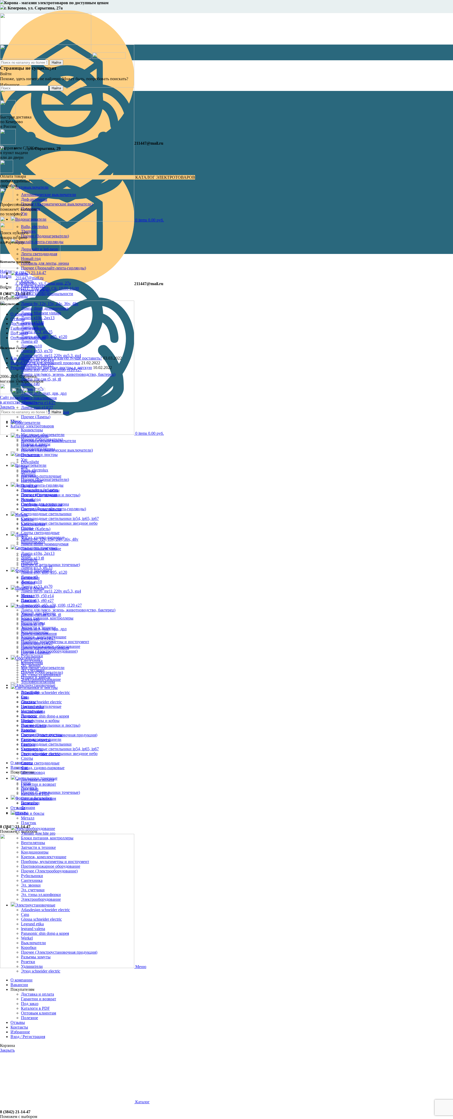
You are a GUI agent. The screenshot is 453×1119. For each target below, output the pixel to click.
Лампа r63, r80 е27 (37, 600)
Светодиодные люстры (41, 734)
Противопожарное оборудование (50, 866)
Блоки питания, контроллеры (47, 618)
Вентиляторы (33, 842)
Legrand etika (32, 924)
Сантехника (31, 880)
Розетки (28, 961)
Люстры (28, 701)
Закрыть (7, 407)
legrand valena (33, 928)
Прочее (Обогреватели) (42, 672)
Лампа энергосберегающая (45, 647)
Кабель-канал (33, 524)
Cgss (25, 914)
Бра (24, 697)
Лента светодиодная (39, 494)
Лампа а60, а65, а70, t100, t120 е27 (51, 605)
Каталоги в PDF (35, 1008)
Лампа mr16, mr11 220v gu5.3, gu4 (51, 355)
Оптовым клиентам (28, 337)
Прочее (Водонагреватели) (45, 479)
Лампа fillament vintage (41, 313)
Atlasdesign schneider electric (45, 692)
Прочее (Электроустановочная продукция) (59, 952)
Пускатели (30, 455)
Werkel (27, 938)
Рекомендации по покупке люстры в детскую (51, 367)
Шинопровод (33, 772)
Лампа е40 (30, 619)
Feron (26, 783)
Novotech (29, 787)
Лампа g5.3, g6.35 (36, 332)
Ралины (28, 730)
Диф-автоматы (34, 445)
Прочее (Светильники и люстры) (50, 725)
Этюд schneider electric (40, 971)
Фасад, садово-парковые (42, 767)
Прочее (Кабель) (35, 528)
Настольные (32, 711)
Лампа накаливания (39, 398)
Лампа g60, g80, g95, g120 (44, 572)
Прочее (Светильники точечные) (50, 564)
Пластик (28, 823)
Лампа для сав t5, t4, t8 (41, 614)
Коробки (28, 947)
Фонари (28, 807)
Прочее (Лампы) (35, 417)
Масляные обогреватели (42, 667)
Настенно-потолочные (41, 476)
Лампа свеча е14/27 (38, 402)
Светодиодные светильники (46, 514)
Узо (24, 459)
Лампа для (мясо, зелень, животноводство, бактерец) (68, 374)
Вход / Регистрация (27, 1036)
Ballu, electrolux (34, 470)
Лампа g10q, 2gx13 (38, 318)
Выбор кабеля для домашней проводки (45, 363)
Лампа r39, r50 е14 (37, 596)
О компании (21, 314)
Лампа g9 (29, 341)
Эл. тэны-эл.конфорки (41, 894)
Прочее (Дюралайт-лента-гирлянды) (53, 268)
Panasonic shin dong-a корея (45, 716)
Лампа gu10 (31, 346)
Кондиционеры (34, 852)
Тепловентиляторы (38, 682)
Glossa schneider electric (41, 702)
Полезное (29, 1017)
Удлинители (32, 966)
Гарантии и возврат (38, 784)
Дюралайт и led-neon (39, 490)
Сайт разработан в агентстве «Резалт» (18, 399)
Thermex (28, 474)
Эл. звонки (31, 885)
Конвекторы (32, 430)
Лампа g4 (29, 563)
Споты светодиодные (40, 532)
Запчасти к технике (38, 847)
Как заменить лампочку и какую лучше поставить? (56, 358)
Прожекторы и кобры (40, 720)
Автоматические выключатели (48, 440)
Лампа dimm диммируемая (44, 308)
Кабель (27, 519)
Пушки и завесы (35, 677)
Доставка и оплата (27, 323)
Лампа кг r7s (32, 624)
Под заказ (19, 333)
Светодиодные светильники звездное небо (59, 523)
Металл (27, 818)
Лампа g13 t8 (32, 558)
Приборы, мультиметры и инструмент (55, 641)
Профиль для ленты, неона (45, 263)
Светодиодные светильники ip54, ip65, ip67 (60, 518)
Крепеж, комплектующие (43, 857)
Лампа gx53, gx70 (36, 351)
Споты (27, 758)
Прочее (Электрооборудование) (49, 871)
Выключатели (33, 943)
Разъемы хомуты (36, 957)
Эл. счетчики (33, 890)
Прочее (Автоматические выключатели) (57, 450)
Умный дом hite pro (38, 833)
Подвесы (29, 716)
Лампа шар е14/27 (37, 407)
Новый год (31, 258)
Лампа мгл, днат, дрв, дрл (44, 629)
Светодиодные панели (41, 739)
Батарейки (30, 803)
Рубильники (32, 875)
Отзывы (17, 319)
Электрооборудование (41, 899)
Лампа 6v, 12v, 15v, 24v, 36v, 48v (49, 303)
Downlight (30, 462)
